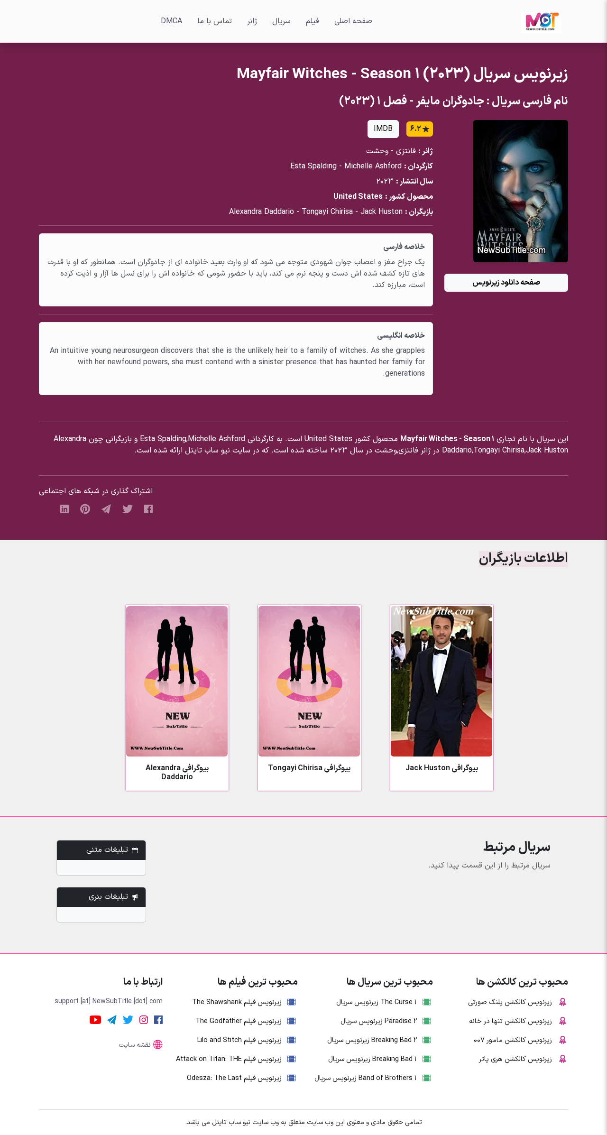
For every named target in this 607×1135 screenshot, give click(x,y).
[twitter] (127, 508)
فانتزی (406, 151)
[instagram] (143, 1019)
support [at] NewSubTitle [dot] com (109, 1001)
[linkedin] (64, 508)
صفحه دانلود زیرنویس (506, 282)
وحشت (377, 151)
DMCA (171, 21)
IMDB (383, 129)
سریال (281, 21)
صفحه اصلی (353, 21)
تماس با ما (214, 21)
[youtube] (95, 1019)
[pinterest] (85, 508)
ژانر (252, 21)
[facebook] (148, 508)
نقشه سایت (135, 1045)
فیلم (312, 21)
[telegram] (106, 508)
